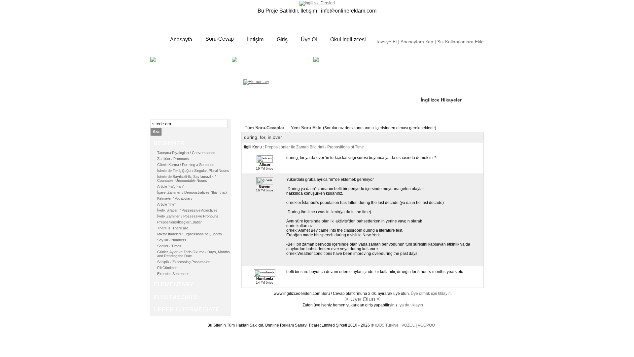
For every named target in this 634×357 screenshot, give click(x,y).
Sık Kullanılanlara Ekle (460, 41)
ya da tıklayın (411, 305)
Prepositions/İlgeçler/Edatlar (179, 222)
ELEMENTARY (283, 64)
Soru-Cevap (219, 39)
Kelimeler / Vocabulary (175, 198)
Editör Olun (433, 79)
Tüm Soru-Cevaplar (264, 127)
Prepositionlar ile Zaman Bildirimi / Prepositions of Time (314, 147)
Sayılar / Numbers (171, 240)
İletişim (255, 39)
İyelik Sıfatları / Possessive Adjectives (187, 210)
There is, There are (172, 228)
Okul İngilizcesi (348, 39)
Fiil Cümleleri (167, 268)
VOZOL (408, 325)
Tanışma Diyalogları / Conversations (186, 153)
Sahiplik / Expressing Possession (183, 262)
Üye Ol (309, 39)
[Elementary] (256, 81)
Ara (156, 131)
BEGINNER (190, 64)
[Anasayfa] (317, 3)
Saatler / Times (169, 246)
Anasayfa (181, 39)
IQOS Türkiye (387, 325)
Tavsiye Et (386, 41)
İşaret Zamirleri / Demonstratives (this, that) (192, 192)
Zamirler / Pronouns (173, 159)
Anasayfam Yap (417, 41)
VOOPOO (426, 325)
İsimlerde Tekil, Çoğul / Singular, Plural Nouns (193, 171)
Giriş (282, 39)
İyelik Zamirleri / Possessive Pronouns (188, 216)
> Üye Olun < (362, 299)
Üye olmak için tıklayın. (431, 293)
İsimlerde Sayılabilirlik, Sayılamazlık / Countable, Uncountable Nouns (186, 178)
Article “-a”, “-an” (170, 186)
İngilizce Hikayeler (441, 99)
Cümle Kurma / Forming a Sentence (185, 165)
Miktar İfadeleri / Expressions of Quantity (189, 234)
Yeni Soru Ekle (306, 127)
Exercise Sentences (173, 274)
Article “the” (166, 204)
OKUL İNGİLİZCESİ (338, 68)
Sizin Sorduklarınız (442, 59)
